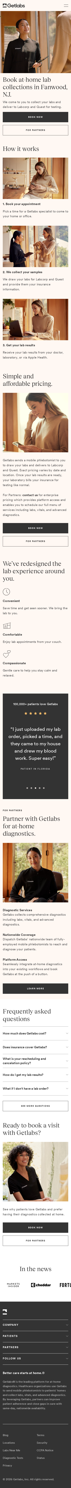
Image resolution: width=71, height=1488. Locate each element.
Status (41, 1458)
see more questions (35, 1106)
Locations (9, 1442)
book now (35, 117)
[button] (65, 5)
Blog (5, 1435)
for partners (35, 130)
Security (42, 1442)
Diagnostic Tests (13, 1458)
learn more (35, 988)
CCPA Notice (45, 1450)
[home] (14, 6)
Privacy (7, 1465)
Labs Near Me (11, 1450)
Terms (40, 1435)
